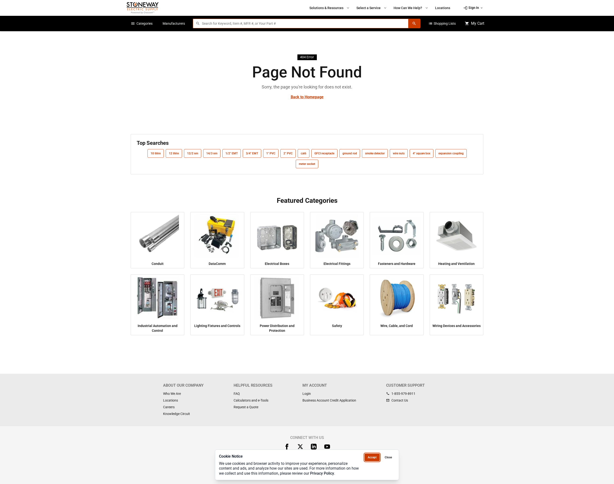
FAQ (237, 394)
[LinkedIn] (314, 446)
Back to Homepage (307, 97)
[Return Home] (143, 8)
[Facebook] (287, 446)
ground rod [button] (349, 153)
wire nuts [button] (399, 153)
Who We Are (172, 394)
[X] (300, 446)
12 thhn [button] (174, 153)
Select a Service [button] (371, 8)
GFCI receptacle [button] (324, 153)
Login (306, 394)
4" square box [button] (421, 153)
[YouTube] (327, 446)
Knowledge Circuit (176, 414)
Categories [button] (142, 23)
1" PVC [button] (270, 153)
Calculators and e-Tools (251, 400)
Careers (169, 407)
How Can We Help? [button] (411, 8)
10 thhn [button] (156, 153)
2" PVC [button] (288, 153)
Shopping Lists (442, 23)
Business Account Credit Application (329, 400)
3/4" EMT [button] (252, 153)
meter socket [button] (307, 164)
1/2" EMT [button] (231, 153)
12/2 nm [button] (192, 153)
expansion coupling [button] (451, 153)
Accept (372, 457)
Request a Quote (246, 407)
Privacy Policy (322, 473)
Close (388, 457)
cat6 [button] (303, 153)
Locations (170, 400)
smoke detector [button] (375, 153)
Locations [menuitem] (442, 8)
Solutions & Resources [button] (329, 8)
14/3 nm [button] (211, 153)
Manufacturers (174, 23)
